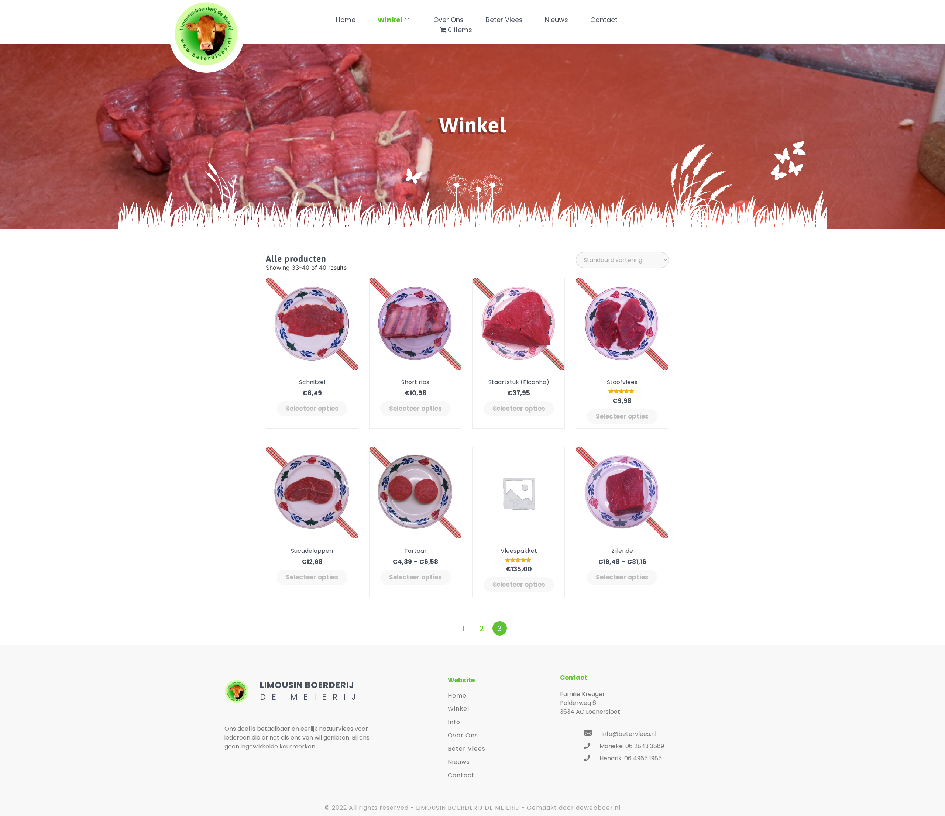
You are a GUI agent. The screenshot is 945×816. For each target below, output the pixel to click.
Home (345, 19)
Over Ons (448, 19)
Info (454, 722)
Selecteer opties (312, 408)
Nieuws (556, 19)
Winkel (390, 19)
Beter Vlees (504, 19)
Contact (604, 19)
